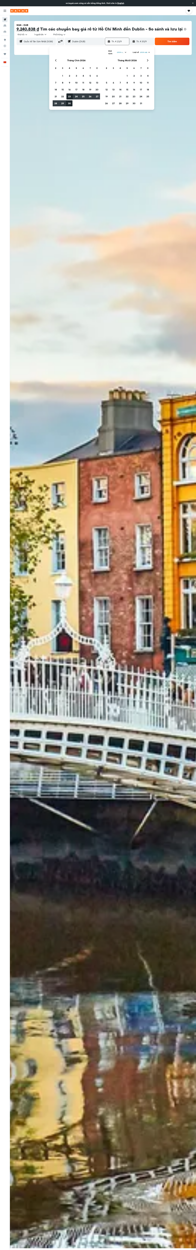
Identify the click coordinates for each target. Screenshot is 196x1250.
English (120, 3)
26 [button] (90, 96)
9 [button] (69, 82)
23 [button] (69, 96)
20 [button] (97, 89)
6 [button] (97, 75)
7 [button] (55, 82)
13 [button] (97, 82)
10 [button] (76, 82)
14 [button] (56, 89)
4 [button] (83, 75)
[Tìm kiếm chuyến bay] (5, 19)
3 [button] (76, 75)
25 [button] (83, 96)
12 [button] (90, 82)
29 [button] (62, 103)
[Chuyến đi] (5, 54)
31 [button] (141, 103)
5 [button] (90, 75)
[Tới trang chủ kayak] (19, 11)
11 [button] (83, 82)
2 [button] (69, 75)
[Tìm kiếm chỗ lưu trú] (5, 25)
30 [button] (69, 103)
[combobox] (23, 34)
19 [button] (90, 89)
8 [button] (62, 82)
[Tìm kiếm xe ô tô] (5, 31)
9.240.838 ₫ (28, 28)
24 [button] (76, 96)
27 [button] (97, 96)
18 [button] (83, 89)
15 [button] (63, 89)
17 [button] (76, 89)
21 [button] (56, 96)
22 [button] (62, 96)
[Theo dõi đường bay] (5, 46)
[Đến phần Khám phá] (5, 40)
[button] (193, 3)
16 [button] (69, 89)
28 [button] (55, 103)
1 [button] (62, 75)
